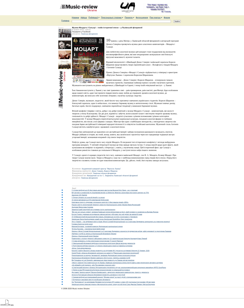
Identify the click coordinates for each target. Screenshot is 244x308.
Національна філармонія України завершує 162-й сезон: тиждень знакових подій (101, 258)
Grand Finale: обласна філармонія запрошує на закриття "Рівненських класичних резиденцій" (105, 253)
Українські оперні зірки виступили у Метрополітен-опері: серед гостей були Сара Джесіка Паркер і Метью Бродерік (113, 284)
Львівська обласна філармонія (104, 173)
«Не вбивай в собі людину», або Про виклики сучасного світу (93, 265)
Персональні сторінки (111, 18)
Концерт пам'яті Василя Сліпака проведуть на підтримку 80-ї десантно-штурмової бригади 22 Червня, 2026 (110, 251)
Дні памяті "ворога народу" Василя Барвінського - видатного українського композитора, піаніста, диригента (110, 272)
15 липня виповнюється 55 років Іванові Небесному (90, 200)
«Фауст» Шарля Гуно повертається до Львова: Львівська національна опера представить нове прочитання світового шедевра (117, 263)
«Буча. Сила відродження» (81, 248)
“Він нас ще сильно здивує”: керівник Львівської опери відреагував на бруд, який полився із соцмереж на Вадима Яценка (115, 212)
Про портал (155, 18)
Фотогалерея (142, 18)
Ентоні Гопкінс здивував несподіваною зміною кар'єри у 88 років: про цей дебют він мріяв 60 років (107, 214)
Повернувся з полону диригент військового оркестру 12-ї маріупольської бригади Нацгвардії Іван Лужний (109, 238)
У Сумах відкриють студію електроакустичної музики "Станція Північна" (97, 241)
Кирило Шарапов (110, 171)
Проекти (129, 18)
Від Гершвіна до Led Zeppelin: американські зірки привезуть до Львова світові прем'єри (103, 260)
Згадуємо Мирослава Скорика (82, 207)
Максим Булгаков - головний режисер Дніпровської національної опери (97, 226)
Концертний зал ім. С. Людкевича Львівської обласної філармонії (112, 176)
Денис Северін (97, 171)
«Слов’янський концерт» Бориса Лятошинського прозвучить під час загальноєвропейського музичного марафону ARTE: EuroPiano (119, 267)
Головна (65, 21)
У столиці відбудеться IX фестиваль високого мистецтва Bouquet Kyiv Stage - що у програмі (105, 190)
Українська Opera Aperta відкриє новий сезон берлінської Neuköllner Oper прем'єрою (102, 219)
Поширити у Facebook (81, 32)
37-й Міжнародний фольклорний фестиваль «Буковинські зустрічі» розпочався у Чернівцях (105, 217)
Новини (75, 18)
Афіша (84, 18)
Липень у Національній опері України (85, 236)
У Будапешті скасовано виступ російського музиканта (91, 280)
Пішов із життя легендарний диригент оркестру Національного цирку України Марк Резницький (106, 205)
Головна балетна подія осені (82, 224)
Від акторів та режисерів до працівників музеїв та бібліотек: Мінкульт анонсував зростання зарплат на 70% (110, 193)
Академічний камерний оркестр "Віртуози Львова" (101, 169)
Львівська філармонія (89, 34)
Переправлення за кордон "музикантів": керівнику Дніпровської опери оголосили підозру (104, 255)
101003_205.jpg (6, 305)
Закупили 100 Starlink (79, 195)
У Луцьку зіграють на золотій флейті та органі (88, 197)
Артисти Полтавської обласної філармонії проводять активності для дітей (98, 275)
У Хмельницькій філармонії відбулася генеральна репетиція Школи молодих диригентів (103, 243)
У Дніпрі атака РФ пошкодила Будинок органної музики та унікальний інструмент (101, 270)
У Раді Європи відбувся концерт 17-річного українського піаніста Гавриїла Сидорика (102, 246)
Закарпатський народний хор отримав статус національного (93, 210)
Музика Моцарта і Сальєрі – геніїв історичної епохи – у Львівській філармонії (107, 28)
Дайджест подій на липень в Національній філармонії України (94, 234)
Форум (167, 18)
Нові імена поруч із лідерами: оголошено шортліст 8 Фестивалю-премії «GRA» (100, 202)
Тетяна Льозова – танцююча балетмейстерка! (88, 229)
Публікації (93, 18)
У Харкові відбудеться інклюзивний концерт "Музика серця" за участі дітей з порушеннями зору (106, 277)
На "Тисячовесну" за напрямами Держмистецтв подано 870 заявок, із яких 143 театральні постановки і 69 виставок (113, 282)
